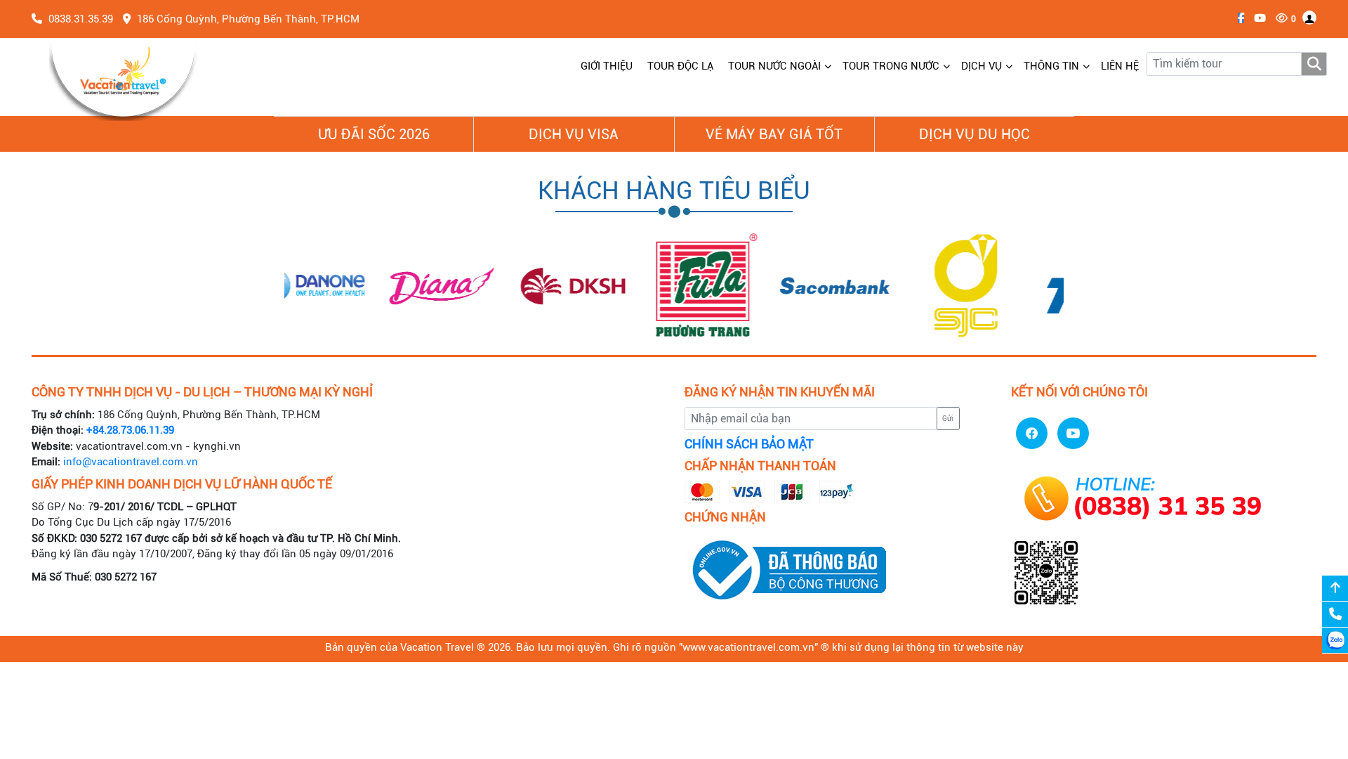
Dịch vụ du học (974, 134)
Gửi (947, 418)
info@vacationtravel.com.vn (130, 461)
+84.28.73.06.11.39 (130, 430)
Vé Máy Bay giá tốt (774, 134)
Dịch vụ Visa (574, 134)
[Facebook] (1237, 18)
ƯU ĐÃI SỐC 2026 (374, 134)
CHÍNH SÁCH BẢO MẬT (749, 444)
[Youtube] (1256, 18)
